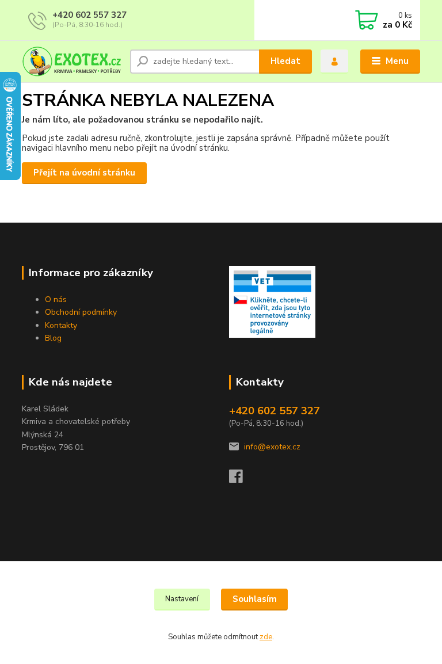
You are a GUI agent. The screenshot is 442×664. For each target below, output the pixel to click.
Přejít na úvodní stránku (84, 172)
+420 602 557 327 (89, 15)
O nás (56, 299)
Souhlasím (255, 599)
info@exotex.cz (272, 446)
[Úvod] (71, 61)
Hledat (285, 61)
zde (266, 637)
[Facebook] (241, 479)
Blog (53, 338)
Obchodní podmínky (81, 312)
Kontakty (61, 325)
